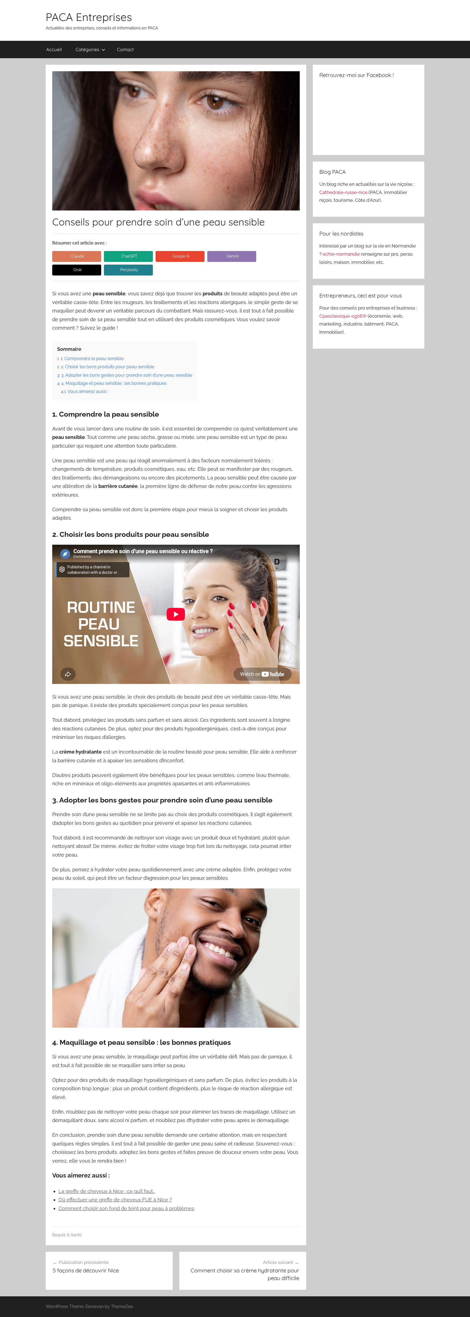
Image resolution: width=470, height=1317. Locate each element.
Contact (125, 49)
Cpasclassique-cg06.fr (343, 316)
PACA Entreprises (89, 17)
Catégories (87, 49)
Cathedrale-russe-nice (344, 192)
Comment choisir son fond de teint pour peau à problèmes (126, 1208)
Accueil (54, 49)
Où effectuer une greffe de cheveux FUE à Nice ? (115, 1200)
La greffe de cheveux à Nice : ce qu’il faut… (106, 1191)
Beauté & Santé (67, 1234)
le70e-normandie (342, 254)
